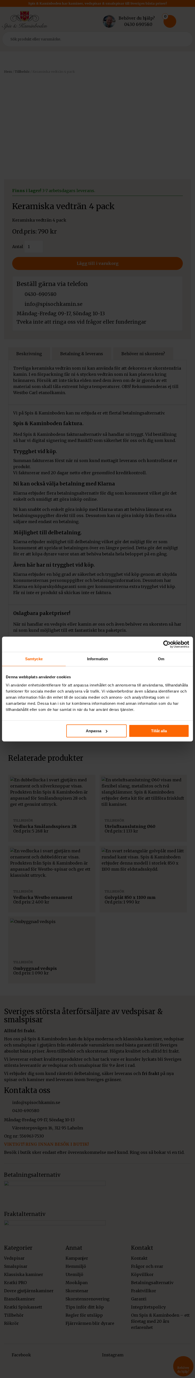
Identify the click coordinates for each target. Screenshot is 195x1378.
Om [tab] (161, 659)
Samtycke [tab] (34, 659)
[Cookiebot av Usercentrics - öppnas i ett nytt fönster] (167, 644)
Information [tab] (97, 659)
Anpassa (93, 731)
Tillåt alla (159, 731)
